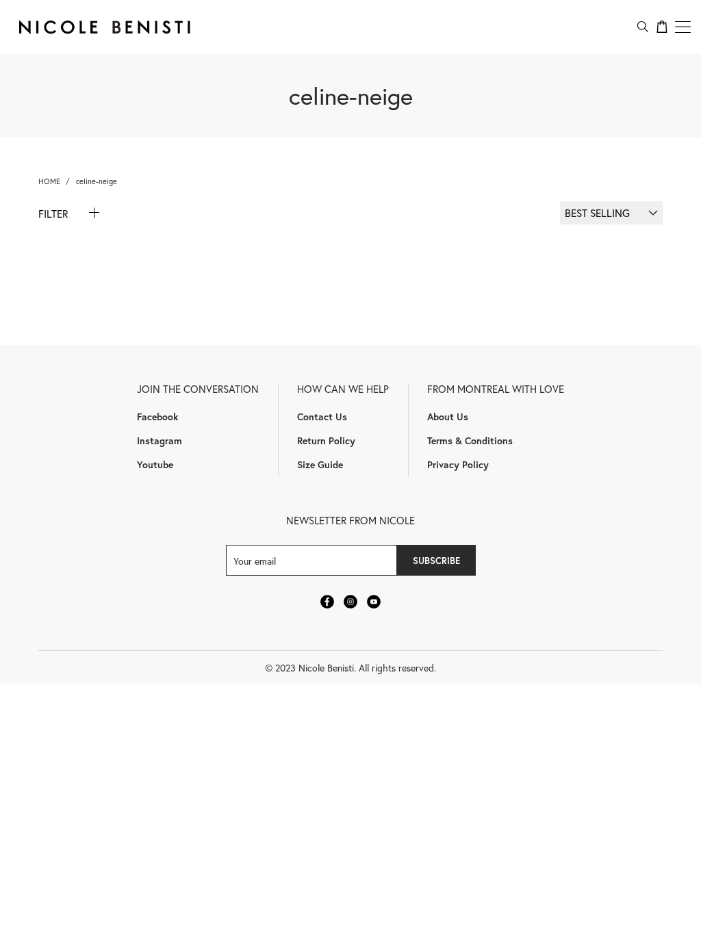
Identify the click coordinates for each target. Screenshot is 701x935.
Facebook (157, 416)
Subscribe (436, 560)
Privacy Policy (458, 464)
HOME (49, 181)
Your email (254, 560)
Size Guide (320, 464)
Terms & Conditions (470, 440)
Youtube (155, 464)
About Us (447, 416)
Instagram (159, 440)
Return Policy (326, 440)
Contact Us (322, 416)
